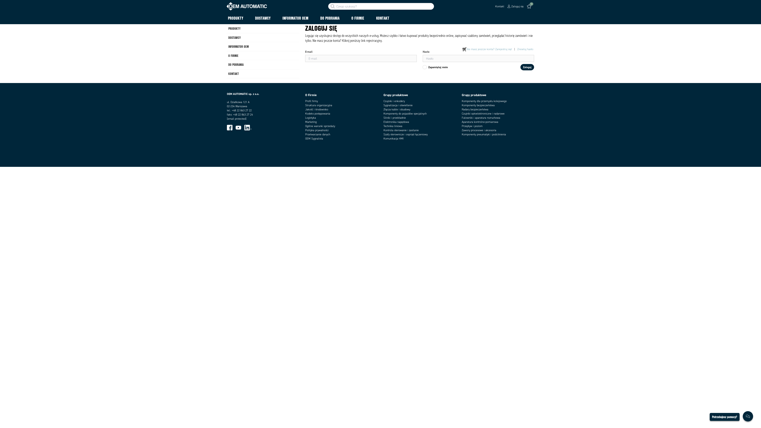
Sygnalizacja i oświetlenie (398, 105)
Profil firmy (311, 101)
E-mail (309, 52)
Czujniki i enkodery (394, 101)
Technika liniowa (392, 126)
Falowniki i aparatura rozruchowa (481, 117)
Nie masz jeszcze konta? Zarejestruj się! (489, 49)
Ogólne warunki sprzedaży (320, 126)
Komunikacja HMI (393, 138)
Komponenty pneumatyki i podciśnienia (484, 134)
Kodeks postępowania (317, 113)
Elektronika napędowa (396, 122)
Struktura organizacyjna (318, 105)
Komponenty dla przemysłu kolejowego (484, 101)
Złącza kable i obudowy (396, 109)
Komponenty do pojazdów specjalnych (405, 113)
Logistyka (310, 117)
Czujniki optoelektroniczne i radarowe (483, 113)
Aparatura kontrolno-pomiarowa (480, 122)
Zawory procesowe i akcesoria (479, 130)
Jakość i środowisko (316, 109)
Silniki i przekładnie (394, 117)
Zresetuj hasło (525, 49)
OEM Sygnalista (314, 138)
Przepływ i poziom (472, 126)
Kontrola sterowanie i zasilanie (401, 130)
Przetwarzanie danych (317, 134)
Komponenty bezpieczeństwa (478, 105)
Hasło (426, 52)
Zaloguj (527, 67)
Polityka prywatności (317, 130)
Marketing (311, 122)
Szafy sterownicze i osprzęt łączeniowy (405, 134)
